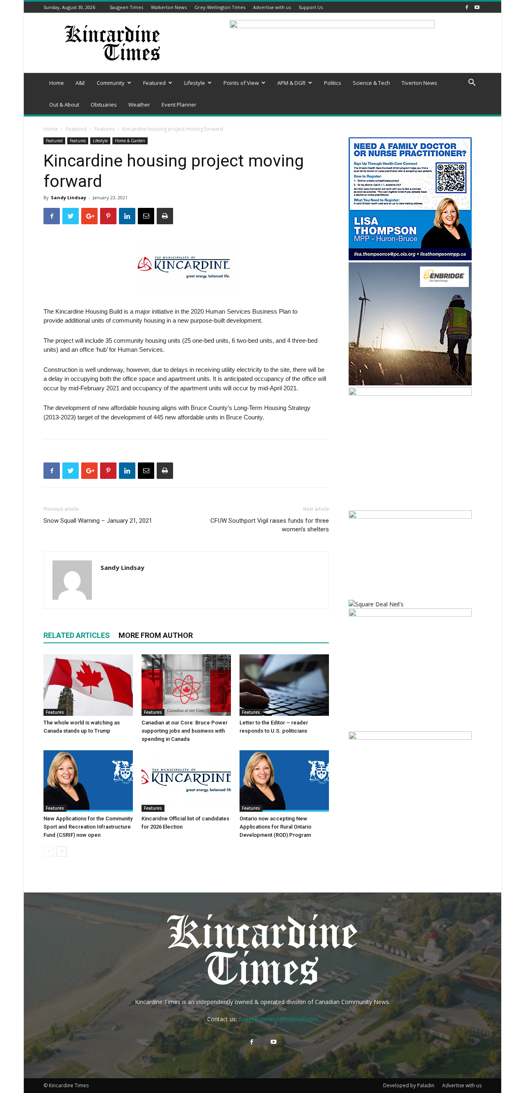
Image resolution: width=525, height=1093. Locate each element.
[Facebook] (466, 7)
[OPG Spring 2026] (410, 614)
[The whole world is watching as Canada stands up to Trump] (88, 685)
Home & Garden (130, 140)
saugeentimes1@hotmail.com (278, 1019)
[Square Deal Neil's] (376, 604)
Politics (332, 83)
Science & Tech (371, 83)
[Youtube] (477, 7)
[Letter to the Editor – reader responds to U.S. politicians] (284, 685)
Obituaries (104, 104)
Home (56, 83)
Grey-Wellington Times (219, 7)
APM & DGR (291, 83)
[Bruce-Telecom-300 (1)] (410, 393)
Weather (139, 104)
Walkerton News (169, 7)
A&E (80, 83)
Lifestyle (194, 83)
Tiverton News (419, 83)
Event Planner (179, 104)
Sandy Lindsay (68, 197)
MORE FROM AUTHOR (156, 635)
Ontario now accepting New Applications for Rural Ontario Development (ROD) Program (275, 826)
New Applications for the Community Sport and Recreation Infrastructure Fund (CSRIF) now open (87, 826)
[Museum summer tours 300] (410, 737)
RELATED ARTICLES (76, 635)
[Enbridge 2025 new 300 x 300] (410, 383)
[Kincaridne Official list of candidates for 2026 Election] (186, 781)
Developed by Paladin (408, 1085)
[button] (472, 83)
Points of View (241, 83)
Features (104, 128)
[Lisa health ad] (410, 258)
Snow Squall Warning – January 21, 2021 (97, 520)
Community (111, 83)
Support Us (311, 7)
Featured (154, 83)
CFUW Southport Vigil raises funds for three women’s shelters (269, 525)
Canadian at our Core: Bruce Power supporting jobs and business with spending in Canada (185, 731)
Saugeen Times (126, 7)
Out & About (64, 104)
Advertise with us (272, 7)
